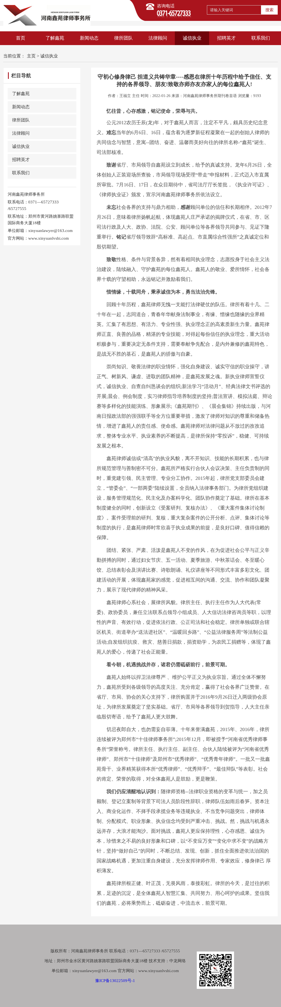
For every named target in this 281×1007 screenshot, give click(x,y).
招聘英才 (226, 38)
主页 (31, 56)
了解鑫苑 (55, 38)
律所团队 (123, 38)
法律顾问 (157, 38)
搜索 (269, 10)
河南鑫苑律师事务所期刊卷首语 (210, 96)
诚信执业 (192, 38)
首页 (20, 38)
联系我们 (260, 38)
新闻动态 (89, 38)
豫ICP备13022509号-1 (115, 980)
